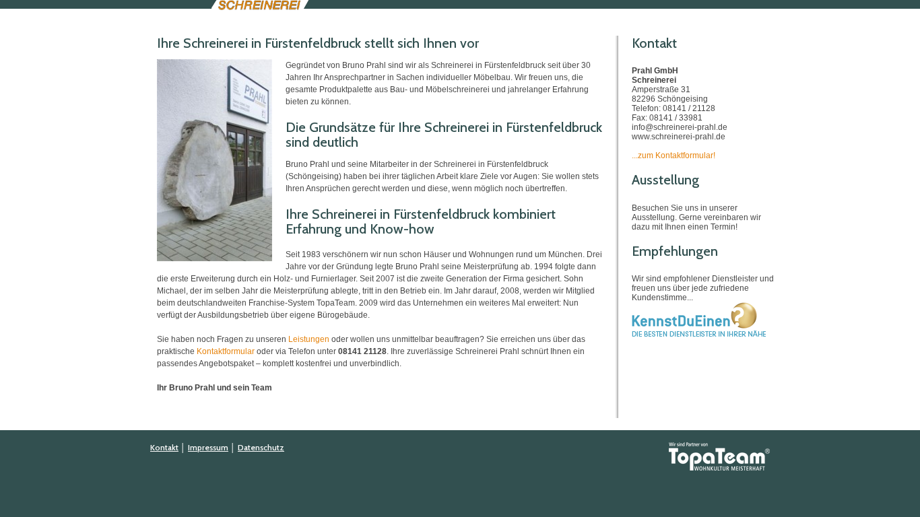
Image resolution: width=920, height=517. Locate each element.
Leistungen (308, 339)
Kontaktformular (226, 351)
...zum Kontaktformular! (673, 155)
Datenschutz (261, 447)
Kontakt (164, 447)
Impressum (208, 447)
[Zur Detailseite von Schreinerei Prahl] (699, 334)
